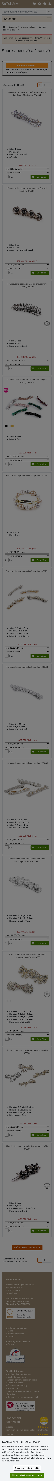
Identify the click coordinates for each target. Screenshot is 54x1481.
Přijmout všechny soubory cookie (27, 1475)
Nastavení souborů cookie (27, 1468)
